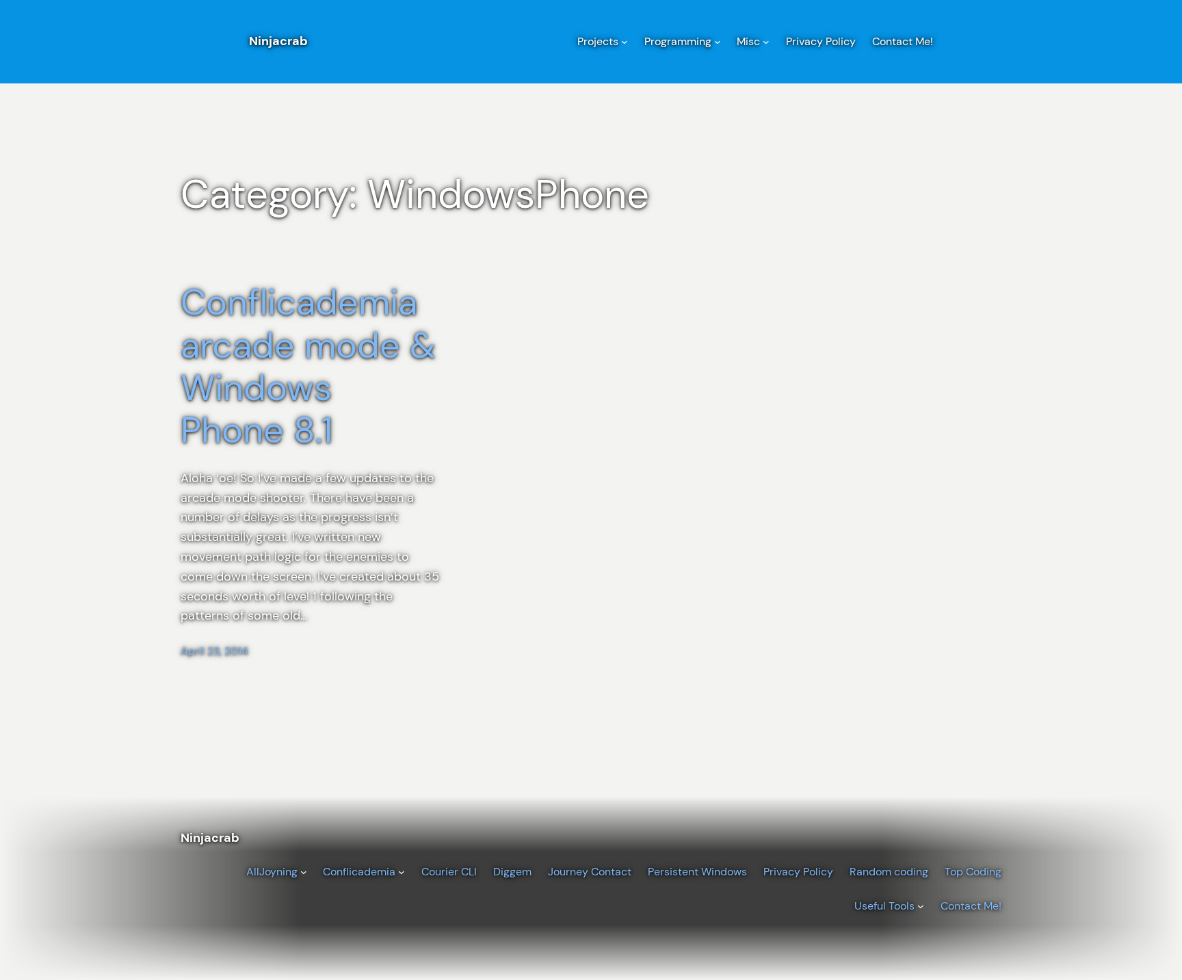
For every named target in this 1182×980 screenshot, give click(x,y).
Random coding (889, 871)
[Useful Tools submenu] (920, 906)
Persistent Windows (697, 871)
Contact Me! (971, 906)
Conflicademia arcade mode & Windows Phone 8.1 (308, 366)
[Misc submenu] (766, 41)
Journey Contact (589, 871)
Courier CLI (449, 871)
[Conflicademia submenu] (401, 872)
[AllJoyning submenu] (303, 872)
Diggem (512, 871)
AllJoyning (272, 871)
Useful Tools (884, 906)
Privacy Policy (798, 871)
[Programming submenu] (717, 41)
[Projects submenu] (624, 41)
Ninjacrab (278, 41)
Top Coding (973, 871)
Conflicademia (359, 871)
